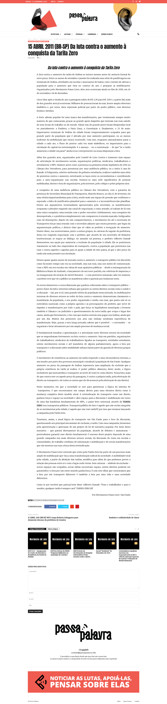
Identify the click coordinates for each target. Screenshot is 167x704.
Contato (60, 1)
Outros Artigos (53, 529)
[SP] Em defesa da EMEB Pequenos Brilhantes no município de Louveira (60, 553)
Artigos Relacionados (37, 529)
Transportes (59, 500)
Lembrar (92, 34)
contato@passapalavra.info (83, 652)
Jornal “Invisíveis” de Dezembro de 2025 (104, 552)
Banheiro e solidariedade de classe (124, 518)
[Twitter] (139, 1)
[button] (138, 34)
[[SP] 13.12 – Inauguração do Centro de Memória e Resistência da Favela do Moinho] (38, 540)
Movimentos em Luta (46, 39)
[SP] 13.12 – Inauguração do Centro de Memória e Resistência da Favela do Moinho (37, 554)
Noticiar (55, 34)
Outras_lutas (50, 500)
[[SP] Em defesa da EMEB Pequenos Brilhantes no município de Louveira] (61, 540)
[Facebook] (133, 1)
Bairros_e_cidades (39, 500)
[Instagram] (136, 1)
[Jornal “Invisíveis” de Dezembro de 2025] (106, 540)
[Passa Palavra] (83, 17)
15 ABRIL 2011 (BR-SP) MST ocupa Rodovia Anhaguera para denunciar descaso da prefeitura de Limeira (53, 519)
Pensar (79, 34)
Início (53, 1)
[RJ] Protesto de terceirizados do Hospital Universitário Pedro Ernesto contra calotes (82, 554)
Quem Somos (107, 34)
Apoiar (67, 34)
